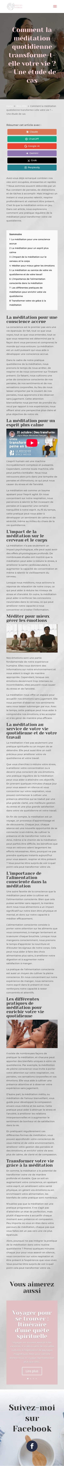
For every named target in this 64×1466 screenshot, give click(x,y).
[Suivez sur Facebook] (32, 1446)
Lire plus (32, 1371)
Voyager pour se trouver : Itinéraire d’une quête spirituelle (32, 1324)
